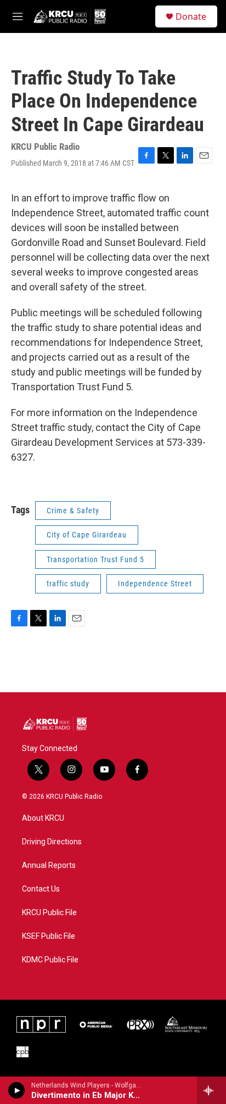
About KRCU (43, 818)
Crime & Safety (73, 510)
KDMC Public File (50, 960)
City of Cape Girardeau (87, 534)
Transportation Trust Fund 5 (95, 559)
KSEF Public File (48, 936)
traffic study (68, 583)
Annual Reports (49, 865)
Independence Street (155, 583)
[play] (17, 1090)
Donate (191, 16)
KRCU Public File (49, 913)
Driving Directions (52, 842)
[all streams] (211, 1090)
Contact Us (41, 889)
